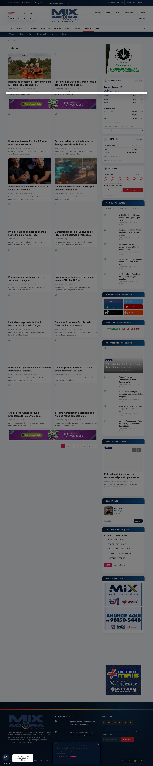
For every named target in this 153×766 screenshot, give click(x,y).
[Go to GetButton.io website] (6, 763)
